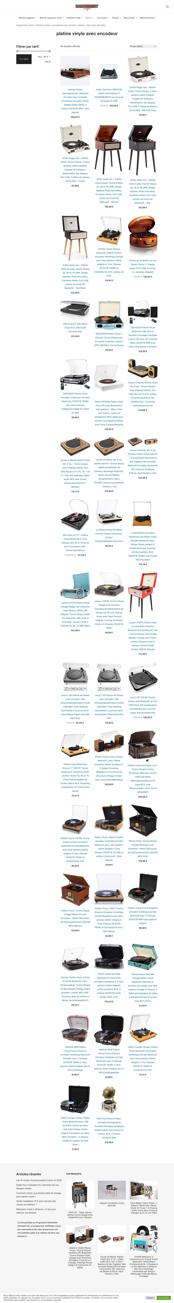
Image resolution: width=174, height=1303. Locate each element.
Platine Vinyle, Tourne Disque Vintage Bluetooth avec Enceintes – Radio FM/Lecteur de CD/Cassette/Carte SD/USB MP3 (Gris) (143, 849)
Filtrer (24, 59)
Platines (88, 18)
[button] (17, 43)
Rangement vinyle (24, 25)
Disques (115, 18)
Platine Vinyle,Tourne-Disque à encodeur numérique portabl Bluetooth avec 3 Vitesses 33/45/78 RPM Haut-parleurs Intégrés (142, 916)
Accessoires (102, 18)
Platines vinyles (42, 25)
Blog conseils (129, 18)
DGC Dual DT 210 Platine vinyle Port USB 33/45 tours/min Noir (75, 328)
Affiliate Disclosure (147, 18)
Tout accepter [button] (163, 1298)
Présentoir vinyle (73, 18)
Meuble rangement (27, 18)
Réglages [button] (150, 1298)
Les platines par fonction (64, 25)
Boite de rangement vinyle (51, 18)
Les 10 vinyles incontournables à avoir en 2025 (39, 1180)
